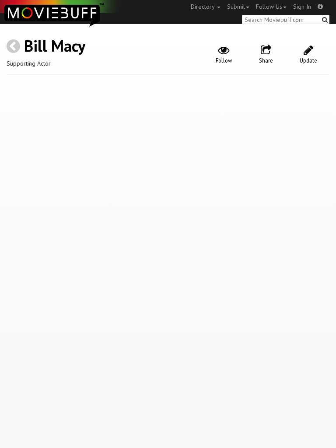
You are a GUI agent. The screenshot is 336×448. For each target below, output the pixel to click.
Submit (236, 6)
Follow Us (269, 6)
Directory (203, 6)
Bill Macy (54, 45)
